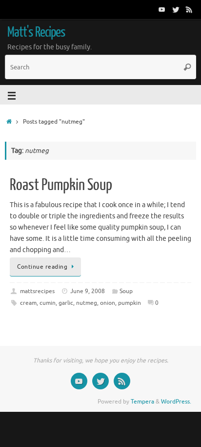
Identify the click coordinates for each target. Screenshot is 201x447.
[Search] (187, 67)
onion (107, 303)
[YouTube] (162, 9)
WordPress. (176, 401)
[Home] (9, 122)
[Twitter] (175, 9)
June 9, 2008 (87, 291)
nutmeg (86, 303)
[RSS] (189, 9)
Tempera (142, 401)
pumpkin (129, 303)
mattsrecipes (37, 291)
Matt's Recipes (36, 32)
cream (28, 303)
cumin (48, 303)
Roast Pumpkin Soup (61, 185)
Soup (126, 291)
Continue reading (42, 267)
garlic (66, 303)
